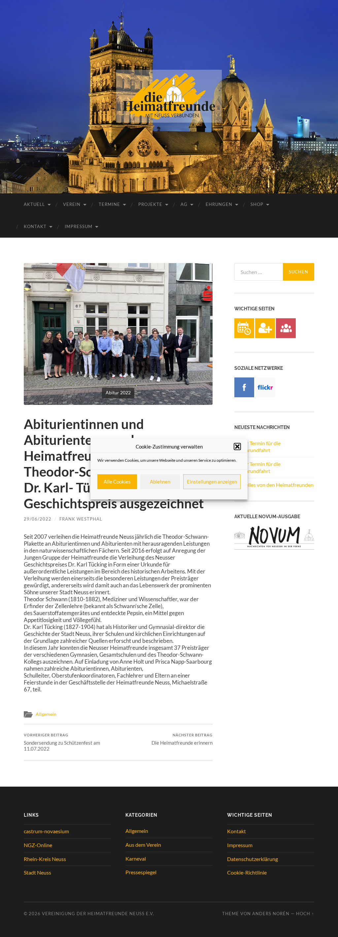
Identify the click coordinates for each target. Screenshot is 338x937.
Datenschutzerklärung (252, 859)
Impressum (78, 226)
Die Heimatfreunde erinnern (182, 739)
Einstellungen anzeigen (212, 482)
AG (184, 204)
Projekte (150, 204)
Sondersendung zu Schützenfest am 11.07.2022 (62, 742)
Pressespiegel (140, 872)
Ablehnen (160, 482)
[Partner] (286, 336)
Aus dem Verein (143, 844)
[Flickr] (265, 395)
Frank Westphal (80, 519)
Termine (109, 204)
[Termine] (244, 336)
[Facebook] (244, 395)
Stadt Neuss (37, 872)
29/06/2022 (37, 519)
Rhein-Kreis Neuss (45, 859)
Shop (257, 204)
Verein (72, 204)
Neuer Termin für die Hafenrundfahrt (257, 446)
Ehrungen (219, 204)
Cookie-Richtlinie (247, 872)
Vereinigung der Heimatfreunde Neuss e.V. (98, 913)
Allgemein (46, 714)
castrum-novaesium (46, 831)
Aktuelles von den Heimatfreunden (274, 485)
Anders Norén (270, 913)
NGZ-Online (38, 845)
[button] (237, 446)
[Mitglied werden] (265, 336)
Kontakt (35, 226)
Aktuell (34, 204)
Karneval (135, 858)
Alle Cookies (117, 482)
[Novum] (274, 547)
